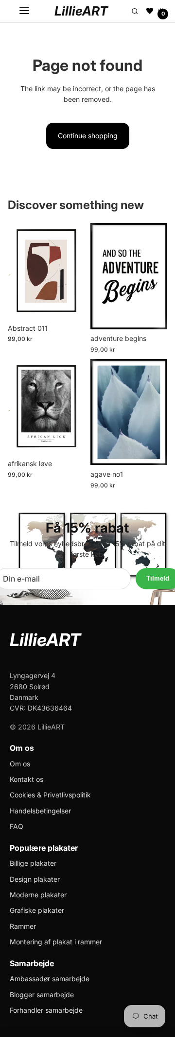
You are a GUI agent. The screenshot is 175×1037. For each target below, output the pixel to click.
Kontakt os (26, 779)
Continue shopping (88, 135)
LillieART (81, 10)
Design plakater (35, 879)
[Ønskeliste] (150, 11)
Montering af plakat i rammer (56, 942)
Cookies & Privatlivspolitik (50, 795)
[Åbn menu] (24, 11)
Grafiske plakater (37, 910)
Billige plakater (33, 863)
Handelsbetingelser (40, 811)
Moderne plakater (38, 895)
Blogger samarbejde (42, 994)
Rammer (23, 926)
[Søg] (134, 11)
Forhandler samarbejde (46, 1010)
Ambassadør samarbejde (49, 978)
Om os (20, 764)
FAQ (16, 826)
